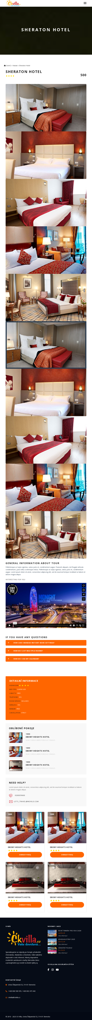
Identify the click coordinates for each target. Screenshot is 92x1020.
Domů (8, 65)
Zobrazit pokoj (25, 855)
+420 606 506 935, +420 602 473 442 (21, 991)
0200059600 (20, 795)
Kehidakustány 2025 (66, 939)
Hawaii (15, 65)
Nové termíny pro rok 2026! (69, 931)
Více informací (62, 936)
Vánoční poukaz (65, 948)
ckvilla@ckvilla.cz (14, 997)
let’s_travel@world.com (26, 801)
